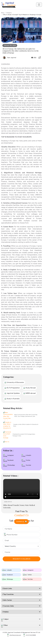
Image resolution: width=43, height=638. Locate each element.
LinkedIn (28, 455)
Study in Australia (13, 399)
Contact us (20, 521)
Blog (2, 12)
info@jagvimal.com (15, 635)
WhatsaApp (11, 465)
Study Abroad (31, 388)
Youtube (28, 465)
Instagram (10, 455)
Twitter (27, 460)
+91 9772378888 (31, 635)
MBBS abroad (31, 393)
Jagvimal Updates (13, 393)
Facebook (10, 460)
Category (9, 12)
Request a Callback (21, 559)
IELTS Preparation (13, 388)
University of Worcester (15, 382)
